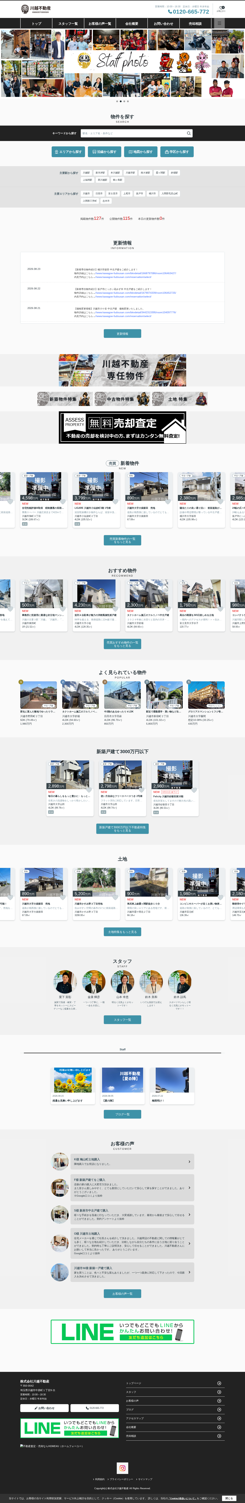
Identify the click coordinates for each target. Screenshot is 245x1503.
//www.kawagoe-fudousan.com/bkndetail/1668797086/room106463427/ (135, 273)
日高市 (99, 193)
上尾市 (126, 193)
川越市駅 (130, 172)
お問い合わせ (163, 23)
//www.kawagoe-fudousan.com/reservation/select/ (123, 277)
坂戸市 (139, 193)
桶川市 (152, 193)
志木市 (106, 200)
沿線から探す (107, 152)
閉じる (229, 1498)
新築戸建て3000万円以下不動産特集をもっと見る (122, 829)
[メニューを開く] (219, 23)
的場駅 (174, 172)
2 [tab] (121, 101)
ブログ (130, 1409)
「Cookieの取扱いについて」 (182, 1498)
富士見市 (113, 193)
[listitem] (44, 500)
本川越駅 (115, 172)
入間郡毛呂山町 (170, 193)
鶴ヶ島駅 (117, 180)
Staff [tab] (123, 1049)
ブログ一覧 (122, 1114)
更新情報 (122, 333)
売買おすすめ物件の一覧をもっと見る (122, 644)
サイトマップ (145, 1479)
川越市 (86, 193)
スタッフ (131, 1392)
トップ (36, 23)
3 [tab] (124, 101)
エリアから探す (70, 152)
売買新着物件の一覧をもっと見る (122, 540)
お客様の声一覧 (100, 23)
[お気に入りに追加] (10, 502)
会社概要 (131, 23)
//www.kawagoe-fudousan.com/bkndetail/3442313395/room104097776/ (135, 312)
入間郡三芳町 (90, 200)
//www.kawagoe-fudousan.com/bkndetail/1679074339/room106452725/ (135, 292)
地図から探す (143, 152)
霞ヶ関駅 (160, 172)
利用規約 (100, 1479)
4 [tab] (128, 101)
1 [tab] (117, 101)
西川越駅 (102, 180)
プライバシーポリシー (121, 1479)
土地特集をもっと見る (122, 931)
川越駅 (86, 172)
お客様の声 (132, 1400)
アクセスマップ (135, 1418)
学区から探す (179, 152)
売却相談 (195, 23)
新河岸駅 (100, 172)
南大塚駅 (145, 172)
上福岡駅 (87, 180)
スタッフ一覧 (68, 23)
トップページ (133, 1383)
